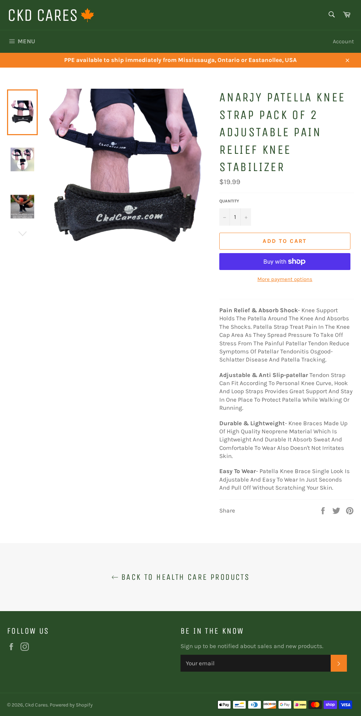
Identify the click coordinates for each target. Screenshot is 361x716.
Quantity (229, 201)
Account (343, 41)
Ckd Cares (36, 705)
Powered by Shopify (71, 705)
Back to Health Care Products (184, 577)
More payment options (284, 279)
